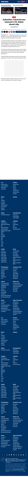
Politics (15, 182)
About (2, 300)
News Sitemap (22, 460)
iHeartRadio (26, 455)
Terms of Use (7, 458)
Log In (19, 1)
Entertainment (17, 213)
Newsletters (21, 455)
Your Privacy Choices (11, 459)
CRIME (14, 17)
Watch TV (22, 1)
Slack (16, 455)
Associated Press (14, 26)
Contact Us (7, 460)
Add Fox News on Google (21, 31)
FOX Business (4, 267)
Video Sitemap (8, 462)
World (2, 197)
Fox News (4, 1)
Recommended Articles (18, 5)
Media (2, 213)
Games (3, 281)
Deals (14, 249)
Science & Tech (17, 267)
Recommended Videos (6, 5)
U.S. (2, 182)
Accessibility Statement (14, 460)
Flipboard (9, 32)
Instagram (7, 455)
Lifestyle (15, 221)
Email (14, 32)
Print (12, 32)
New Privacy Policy (14, 458)
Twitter (5, 32)
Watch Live (16, 281)
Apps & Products (17, 300)
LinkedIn (14, 455)
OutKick (3, 221)
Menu (26, 1)
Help (25, 459)
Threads (7, 32)
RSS (19, 455)
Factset (22, 468)
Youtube (9, 455)
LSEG (24, 470)
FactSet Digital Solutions (17, 469)
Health (3, 249)
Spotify (23, 455)
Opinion (15, 197)
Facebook (2, 32)
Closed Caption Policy (20, 459)
